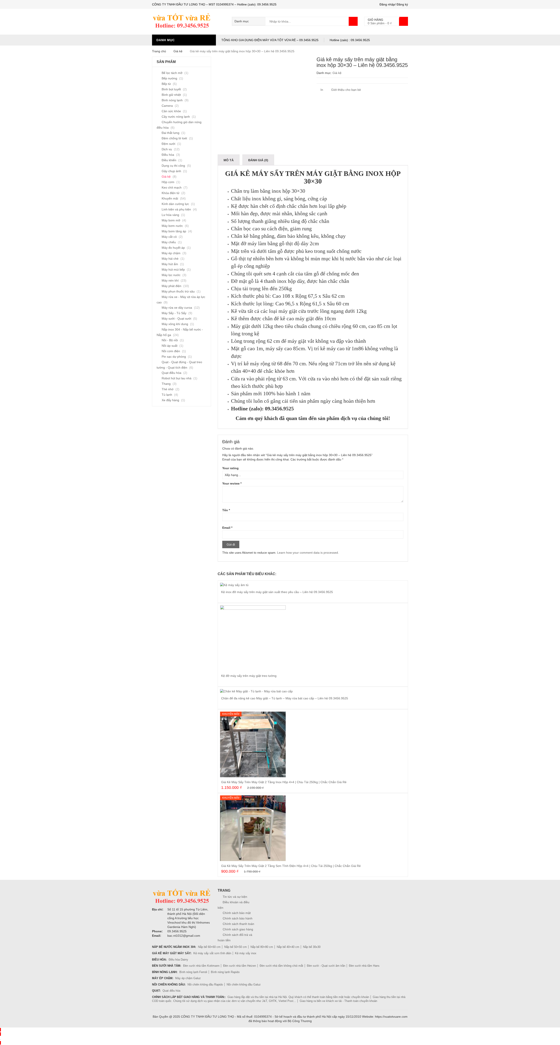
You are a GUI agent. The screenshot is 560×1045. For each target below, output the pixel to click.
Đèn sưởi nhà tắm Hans (364, 965)
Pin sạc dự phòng (174, 356)
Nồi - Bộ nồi (170, 340)
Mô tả (229, 160)
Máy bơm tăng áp (174, 231)
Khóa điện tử (170, 193)
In (321, 89)
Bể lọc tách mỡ (172, 73)
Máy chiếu (169, 242)
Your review (232, 483)
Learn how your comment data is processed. (308, 552)
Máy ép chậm (171, 253)
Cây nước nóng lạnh (176, 116)
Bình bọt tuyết (171, 89)
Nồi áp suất (169, 345)
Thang (166, 383)
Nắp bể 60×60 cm (209, 947)
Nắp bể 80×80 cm (261, 947)
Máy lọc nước (171, 275)
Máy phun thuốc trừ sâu (178, 291)
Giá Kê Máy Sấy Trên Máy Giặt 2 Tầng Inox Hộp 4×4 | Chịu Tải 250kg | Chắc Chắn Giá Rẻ (283, 782)
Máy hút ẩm (170, 264)
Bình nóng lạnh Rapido (225, 972)
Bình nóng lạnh (172, 100)
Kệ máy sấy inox (245, 953)
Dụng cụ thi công (173, 165)
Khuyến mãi (170, 198)
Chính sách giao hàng (238, 929)
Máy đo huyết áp (173, 247)
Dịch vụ (167, 149)
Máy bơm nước (172, 226)
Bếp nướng (169, 78)
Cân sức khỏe (171, 111)
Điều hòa (168, 154)
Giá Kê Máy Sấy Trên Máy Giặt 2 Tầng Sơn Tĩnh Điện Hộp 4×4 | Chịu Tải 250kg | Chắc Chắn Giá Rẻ (291, 866)
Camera (167, 105)
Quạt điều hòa (171, 373)
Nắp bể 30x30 (311, 947)
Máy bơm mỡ (171, 220)
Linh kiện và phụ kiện (176, 209)
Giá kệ (177, 51)
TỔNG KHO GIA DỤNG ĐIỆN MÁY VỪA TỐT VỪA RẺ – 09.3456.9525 (269, 40)
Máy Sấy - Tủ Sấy (174, 313)
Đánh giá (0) (258, 160)
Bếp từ (166, 84)
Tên (226, 510)
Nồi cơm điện (171, 351)
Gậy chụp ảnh (171, 171)
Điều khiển (169, 160)
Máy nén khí (170, 280)
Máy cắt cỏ (169, 236)
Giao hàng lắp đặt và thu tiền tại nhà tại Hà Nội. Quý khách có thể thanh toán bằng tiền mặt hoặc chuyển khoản (298, 997)
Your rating (230, 468)
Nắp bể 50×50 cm (235, 947)
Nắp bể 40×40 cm (288, 947)
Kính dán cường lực (175, 204)
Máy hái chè (170, 258)
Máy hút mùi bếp (173, 269)
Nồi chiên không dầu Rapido (205, 984)
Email (227, 527)
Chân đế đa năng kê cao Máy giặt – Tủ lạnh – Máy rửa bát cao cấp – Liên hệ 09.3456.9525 (284, 698)
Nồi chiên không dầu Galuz (244, 984)
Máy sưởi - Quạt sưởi (176, 318)
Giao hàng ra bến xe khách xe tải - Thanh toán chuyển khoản (338, 1001)
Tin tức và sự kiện (235, 896)
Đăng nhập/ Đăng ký (394, 4)
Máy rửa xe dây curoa (177, 307)
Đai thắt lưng (170, 133)
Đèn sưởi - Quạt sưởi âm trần (326, 965)
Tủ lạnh (167, 394)
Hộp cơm (168, 182)
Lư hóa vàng (170, 215)
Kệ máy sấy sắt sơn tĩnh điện (212, 953)
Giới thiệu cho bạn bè (345, 89)
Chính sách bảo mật (237, 913)
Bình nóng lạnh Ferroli (193, 972)
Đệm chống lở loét (174, 138)
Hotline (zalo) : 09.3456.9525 (350, 40)
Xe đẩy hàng (170, 400)
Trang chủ (159, 51)
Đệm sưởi (168, 143)
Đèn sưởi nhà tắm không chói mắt (281, 965)
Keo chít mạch (172, 187)
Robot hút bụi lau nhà (176, 378)
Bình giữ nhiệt (171, 94)
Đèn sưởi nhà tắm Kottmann (201, 965)
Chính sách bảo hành (237, 918)
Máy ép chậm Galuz (188, 978)
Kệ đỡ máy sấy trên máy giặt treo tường (248, 675)
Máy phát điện (171, 286)
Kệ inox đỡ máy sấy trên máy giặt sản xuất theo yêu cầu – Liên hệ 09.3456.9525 (277, 592)
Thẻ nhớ (167, 389)
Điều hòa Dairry (178, 959)
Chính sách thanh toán (238, 924)
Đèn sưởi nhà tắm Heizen (239, 965)
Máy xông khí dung (175, 324)
